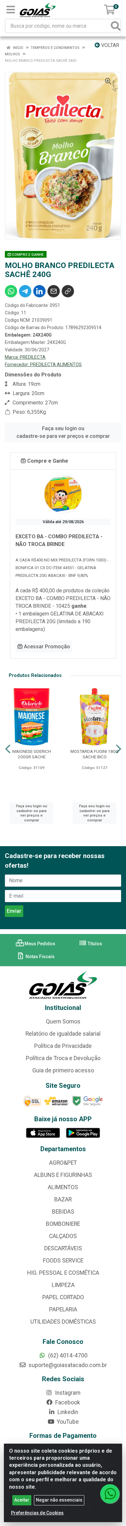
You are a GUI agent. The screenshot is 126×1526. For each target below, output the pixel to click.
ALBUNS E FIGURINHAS (63, 1175)
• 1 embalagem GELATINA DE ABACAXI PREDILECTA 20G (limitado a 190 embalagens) (60, 621)
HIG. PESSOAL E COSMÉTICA (63, 1273)
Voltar (109, 45)
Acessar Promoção (46, 646)
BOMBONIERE (63, 1224)
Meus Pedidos (39, 943)
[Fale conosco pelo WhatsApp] (110, 1493)
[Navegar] (8, 749)
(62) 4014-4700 (67, 1355)
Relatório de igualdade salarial (63, 1034)
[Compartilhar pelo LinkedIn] (39, 291)
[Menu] (10, 9)
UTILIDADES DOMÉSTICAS (63, 1321)
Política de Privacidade (63, 1046)
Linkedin (67, 1412)
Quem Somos (63, 1021)
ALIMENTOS (63, 1187)
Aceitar (21, 1500)
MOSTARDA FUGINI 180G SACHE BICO (94, 754)
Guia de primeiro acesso (63, 1070)
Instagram (67, 1393)
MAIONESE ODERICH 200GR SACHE (31, 754)
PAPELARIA (63, 1309)
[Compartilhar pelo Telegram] (25, 291)
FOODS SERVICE (63, 1260)
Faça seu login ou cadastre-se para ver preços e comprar (63, 432)
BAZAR (63, 1199)
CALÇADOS (63, 1236)
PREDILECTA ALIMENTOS (56, 364)
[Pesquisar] (116, 25)
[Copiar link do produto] (68, 291)
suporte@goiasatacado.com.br (67, 1365)
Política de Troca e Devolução (63, 1058)
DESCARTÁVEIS (63, 1248)
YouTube (67, 1422)
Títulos (94, 943)
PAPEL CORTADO (63, 1297)
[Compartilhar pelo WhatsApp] (11, 291)
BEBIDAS (63, 1211)
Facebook (67, 1402)
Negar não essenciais (59, 1500)
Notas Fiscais (40, 956)
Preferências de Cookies (37, 1512)
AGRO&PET (63, 1163)
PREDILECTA (33, 357)
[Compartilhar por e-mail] (53, 291)
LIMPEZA (63, 1285)
